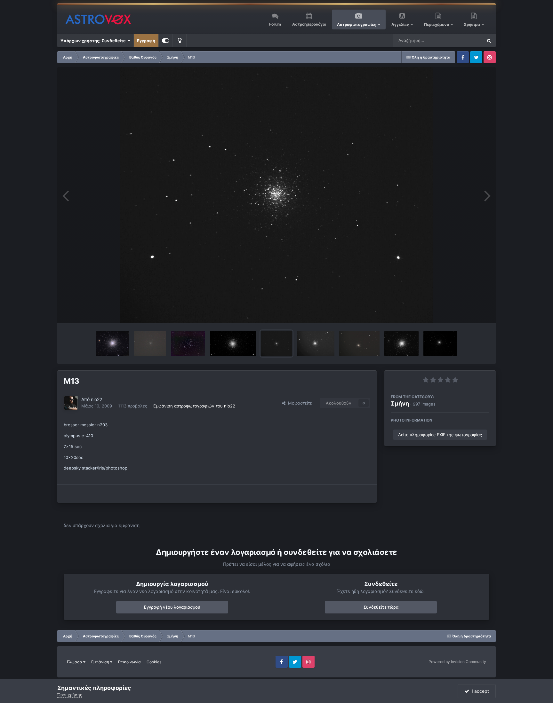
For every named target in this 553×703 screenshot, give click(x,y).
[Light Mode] (179, 40)
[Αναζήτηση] (489, 40)
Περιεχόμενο (437, 24)
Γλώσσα (75, 662)
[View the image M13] (276, 343)
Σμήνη (400, 403)
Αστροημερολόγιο (309, 24)
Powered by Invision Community (457, 661)
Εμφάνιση (100, 662)
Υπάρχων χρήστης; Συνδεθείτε (93, 40)
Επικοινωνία (129, 662)
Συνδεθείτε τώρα (381, 607)
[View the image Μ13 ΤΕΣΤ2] (315, 343)
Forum (275, 24)
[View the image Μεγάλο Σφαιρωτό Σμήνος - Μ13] (112, 343)
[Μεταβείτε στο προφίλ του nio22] (71, 403)
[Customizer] (165, 40)
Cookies (154, 662)
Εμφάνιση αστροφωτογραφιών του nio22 (194, 405)
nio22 (96, 399)
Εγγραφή (146, 40)
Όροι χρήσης (69, 694)
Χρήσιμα (472, 24)
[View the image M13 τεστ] (359, 343)
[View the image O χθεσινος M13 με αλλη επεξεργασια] (233, 343)
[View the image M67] (188, 343)
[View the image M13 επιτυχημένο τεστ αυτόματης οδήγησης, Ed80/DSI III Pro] (440, 343)
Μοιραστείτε (298, 403)
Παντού (467, 40)
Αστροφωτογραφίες (356, 24)
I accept (479, 691)
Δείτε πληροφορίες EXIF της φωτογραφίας (440, 434)
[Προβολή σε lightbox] (276, 195)
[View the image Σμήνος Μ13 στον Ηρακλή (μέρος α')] (401, 343)
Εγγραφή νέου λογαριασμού (172, 607)
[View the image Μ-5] (150, 343)
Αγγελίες (400, 24)
